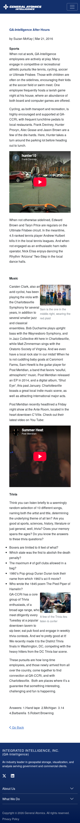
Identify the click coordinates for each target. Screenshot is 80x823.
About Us (8, 788)
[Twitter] (4, 776)
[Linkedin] (12, 776)
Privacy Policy (10, 819)
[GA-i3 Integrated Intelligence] (22, 7)
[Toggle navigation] (72, 7)
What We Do (11, 799)
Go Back (17, 727)
